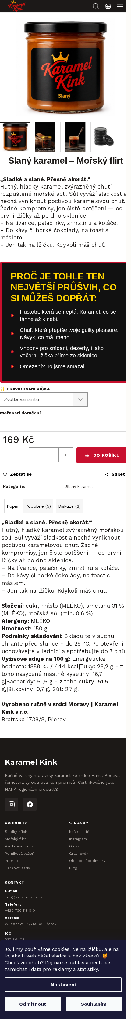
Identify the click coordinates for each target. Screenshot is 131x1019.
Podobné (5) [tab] (38, 506)
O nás (74, 846)
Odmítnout (32, 1004)
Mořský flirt (15, 839)
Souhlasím (94, 1004)
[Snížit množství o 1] (36, 455)
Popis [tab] (12, 506)
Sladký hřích (16, 832)
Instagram (78, 839)
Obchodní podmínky (87, 861)
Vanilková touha (19, 846)
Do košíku (106, 455)
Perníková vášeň (19, 853)
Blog (73, 868)
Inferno (11, 861)
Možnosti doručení (20, 412)
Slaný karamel (79, 486)
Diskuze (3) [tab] (69, 506)
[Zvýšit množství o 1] (65, 455)
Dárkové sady (17, 868)
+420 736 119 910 (20, 910)
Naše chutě (79, 832)
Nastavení (63, 984)
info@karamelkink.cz (24, 897)
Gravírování (79, 853)
